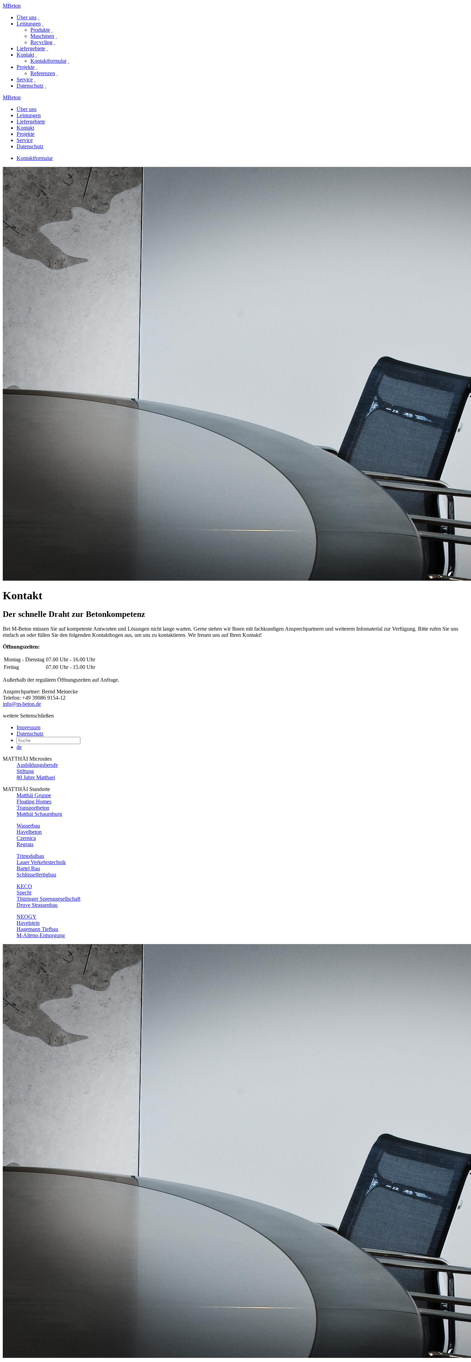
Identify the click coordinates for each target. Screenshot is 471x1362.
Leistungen (29, 24)
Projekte (25, 67)
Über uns (27, 17)
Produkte (40, 30)
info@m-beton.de (22, 704)
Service (25, 79)
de (19, 747)
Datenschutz (30, 86)
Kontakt (25, 55)
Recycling (41, 42)
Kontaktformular (48, 61)
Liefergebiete (31, 48)
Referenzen (42, 73)
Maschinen (42, 36)
